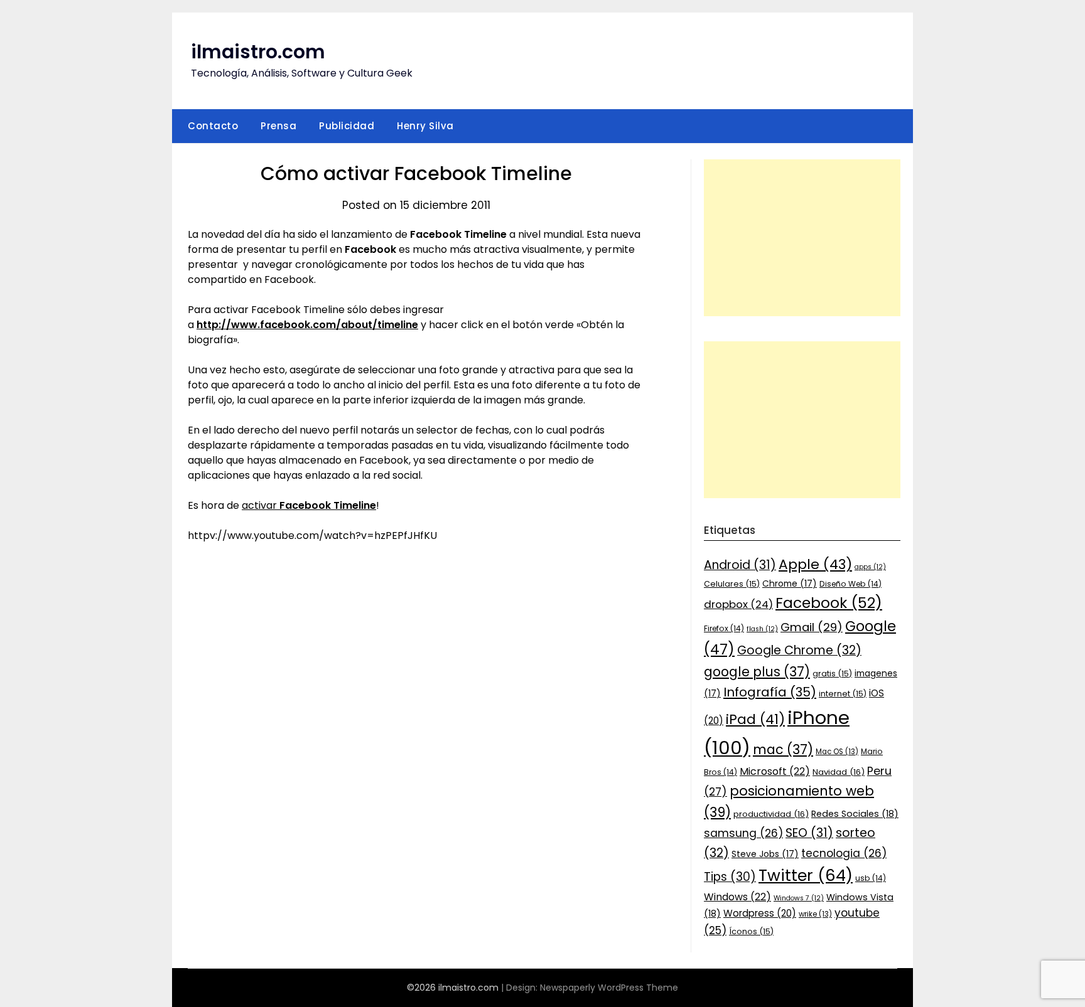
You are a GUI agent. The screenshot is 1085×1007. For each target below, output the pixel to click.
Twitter (805, 875)
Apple (815, 564)
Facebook (828, 602)
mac (783, 749)
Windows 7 (799, 898)
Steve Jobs (765, 854)
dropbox (738, 604)
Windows (737, 897)
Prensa (278, 125)
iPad (755, 719)
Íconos (751, 931)
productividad (771, 814)
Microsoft (775, 771)
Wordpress (759, 913)
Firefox (724, 628)
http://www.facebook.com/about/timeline (307, 324)
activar (309, 505)
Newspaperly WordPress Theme (609, 987)
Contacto (213, 125)
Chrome (789, 583)
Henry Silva (425, 125)
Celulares (732, 583)
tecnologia (844, 853)
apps (870, 567)
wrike (815, 914)
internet (842, 693)
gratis (832, 673)
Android (740, 565)
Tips (730, 876)
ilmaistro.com (258, 51)
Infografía (769, 692)
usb (870, 878)
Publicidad (346, 125)
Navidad (838, 772)
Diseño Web (850, 583)
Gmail (811, 627)
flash (762, 629)
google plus (757, 672)
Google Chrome (799, 650)
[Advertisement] (802, 237)
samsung (743, 833)
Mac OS (837, 752)
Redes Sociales (855, 813)
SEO (809, 832)
